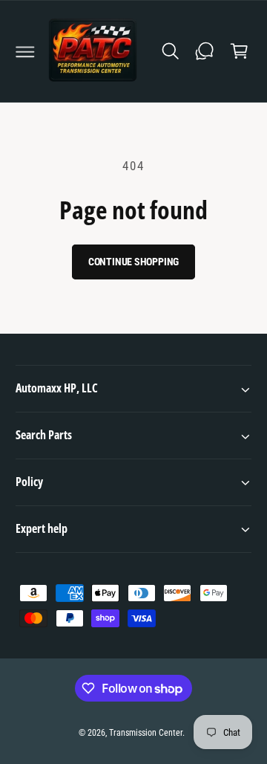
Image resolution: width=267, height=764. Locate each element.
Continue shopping (133, 262)
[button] (25, 51)
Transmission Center (145, 733)
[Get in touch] (205, 51)
